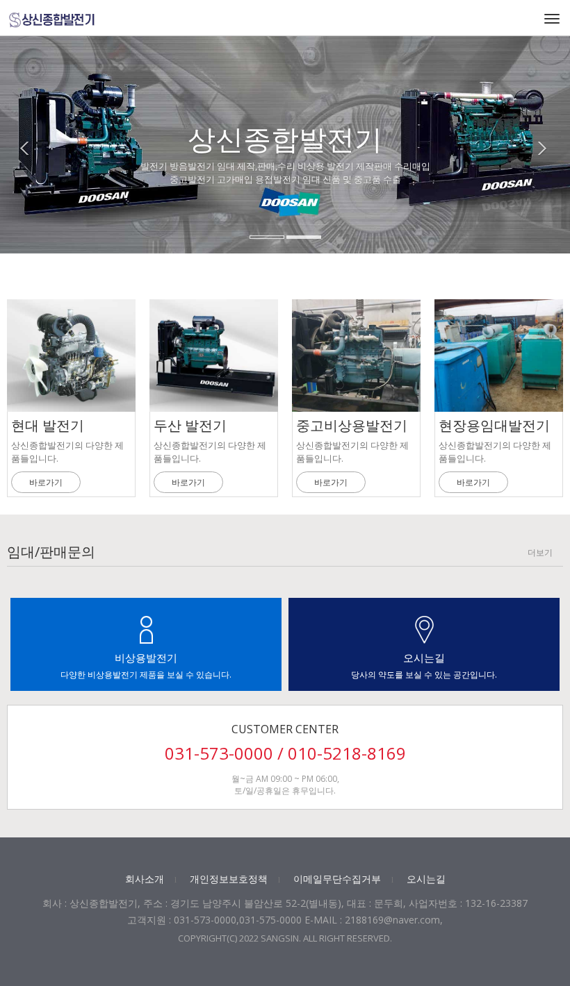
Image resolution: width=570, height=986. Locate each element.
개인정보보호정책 (229, 878)
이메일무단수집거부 (337, 878)
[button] (31, 172)
